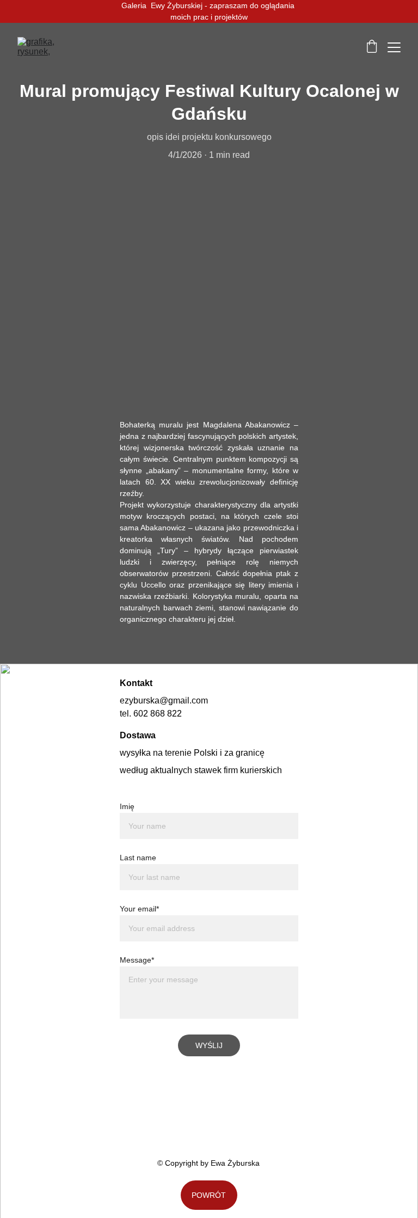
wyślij (209, 1045)
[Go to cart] (372, 47)
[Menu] (394, 47)
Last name (138, 857)
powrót (209, 1195)
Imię (127, 806)
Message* (137, 960)
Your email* (139, 908)
